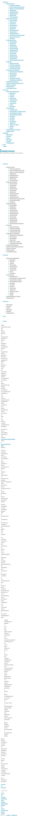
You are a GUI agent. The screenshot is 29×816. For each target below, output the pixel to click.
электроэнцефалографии (8, 439)
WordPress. (14, 815)
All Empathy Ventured (7, 151)
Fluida (8, 815)
